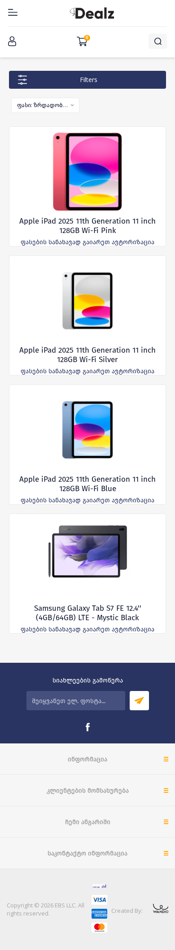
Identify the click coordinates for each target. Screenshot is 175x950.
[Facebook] (87, 727)
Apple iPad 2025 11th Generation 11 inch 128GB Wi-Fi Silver (87, 354)
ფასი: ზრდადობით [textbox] (42, 105)
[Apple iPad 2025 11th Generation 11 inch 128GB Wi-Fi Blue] (87, 429)
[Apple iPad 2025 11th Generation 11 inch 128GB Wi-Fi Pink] (87, 171)
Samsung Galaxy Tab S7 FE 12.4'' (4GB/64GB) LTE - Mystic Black (87, 613)
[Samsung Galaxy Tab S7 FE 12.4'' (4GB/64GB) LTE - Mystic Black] (87, 558)
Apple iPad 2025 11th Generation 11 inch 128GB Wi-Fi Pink (87, 225)
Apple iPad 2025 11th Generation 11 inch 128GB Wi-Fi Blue (87, 484)
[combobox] (45, 105)
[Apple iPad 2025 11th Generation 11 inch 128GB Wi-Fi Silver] (87, 300)
